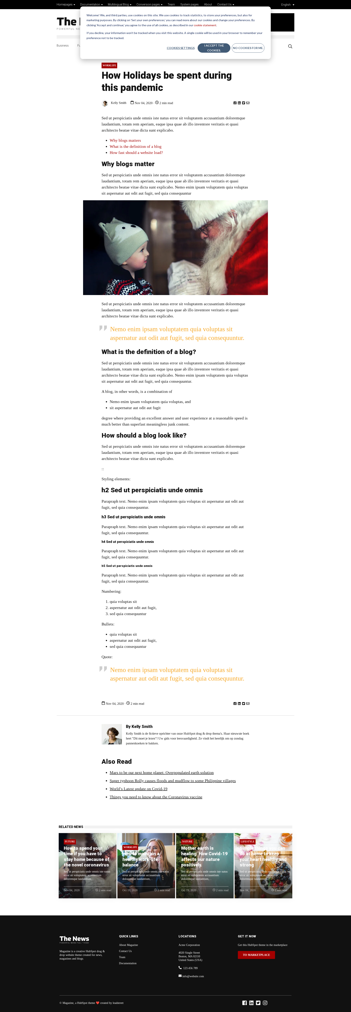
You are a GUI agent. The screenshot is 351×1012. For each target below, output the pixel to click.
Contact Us (224, 4)
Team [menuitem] (122, 957)
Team (171, 4)
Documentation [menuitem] (127, 963)
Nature (187, 841)
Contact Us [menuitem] (125, 951)
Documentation (90, 4)
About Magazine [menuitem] (128, 945)
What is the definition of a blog (135, 146)
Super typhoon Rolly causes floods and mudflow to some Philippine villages (173, 780)
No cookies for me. (248, 48)
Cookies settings (181, 48)
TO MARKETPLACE (256, 954)
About (208, 4)
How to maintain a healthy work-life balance (140, 859)
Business (63, 45)
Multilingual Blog (118, 4)
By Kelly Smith (139, 726)
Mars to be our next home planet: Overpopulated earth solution (162, 772)
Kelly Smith (118, 102)
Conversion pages (148, 4)
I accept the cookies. (214, 48)
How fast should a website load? (136, 152)
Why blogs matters (125, 140)
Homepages (65, 4)
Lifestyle (248, 841)
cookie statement (205, 25)
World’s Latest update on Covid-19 (138, 789)
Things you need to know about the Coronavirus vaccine (156, 797)
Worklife (109, 65)
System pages (189, 4)
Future (70, 841)
